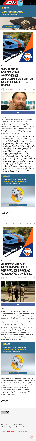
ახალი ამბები (9, 66)
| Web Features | (11, 431)
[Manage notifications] (31, 437)
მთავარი (3, 66)
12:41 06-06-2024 (21, 277)
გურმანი (25, 426)
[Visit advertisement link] (18, 48)
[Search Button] (34, 3)
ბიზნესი (21, 424)
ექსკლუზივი (14, 424)
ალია (11, 89)
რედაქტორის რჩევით (6, 426)
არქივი (11, 428)
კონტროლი (17, 426)
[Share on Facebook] (18, 112)
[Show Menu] (30, 3)
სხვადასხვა (4, 428)
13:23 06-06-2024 (21, 89)
